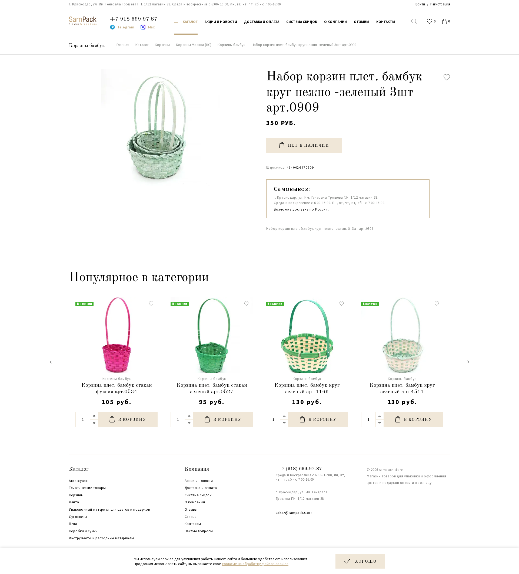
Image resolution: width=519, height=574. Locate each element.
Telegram (126, 27)
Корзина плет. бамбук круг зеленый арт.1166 (307, 389)
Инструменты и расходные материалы (101, 538)
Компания (197, 469)
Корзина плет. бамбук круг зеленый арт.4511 (402, 389)
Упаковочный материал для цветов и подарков (109, 509)
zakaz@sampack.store (294, 512)
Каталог (79, 469)
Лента (74, 502)
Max (151, 27)
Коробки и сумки (83, 531)
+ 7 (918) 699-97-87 (299, 469)
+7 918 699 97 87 (133, 19)
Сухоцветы (78, 517)
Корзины (76, 495)
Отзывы (191, 509)
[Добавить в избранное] (447, 77)
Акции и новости (199, 481)
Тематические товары (87, 488)
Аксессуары (79, 481)
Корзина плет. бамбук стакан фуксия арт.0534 (116, 389)
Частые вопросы (199, 531)
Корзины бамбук (87, 45)
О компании (195, 502)
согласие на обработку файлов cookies (255, 563)
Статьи (191, 517)
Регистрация (440, 4)
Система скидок (198, 495)
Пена (73, 524)
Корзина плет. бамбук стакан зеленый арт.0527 (212, 389)
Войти (420, 4)
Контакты (193, 524)
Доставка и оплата (201, 488)
